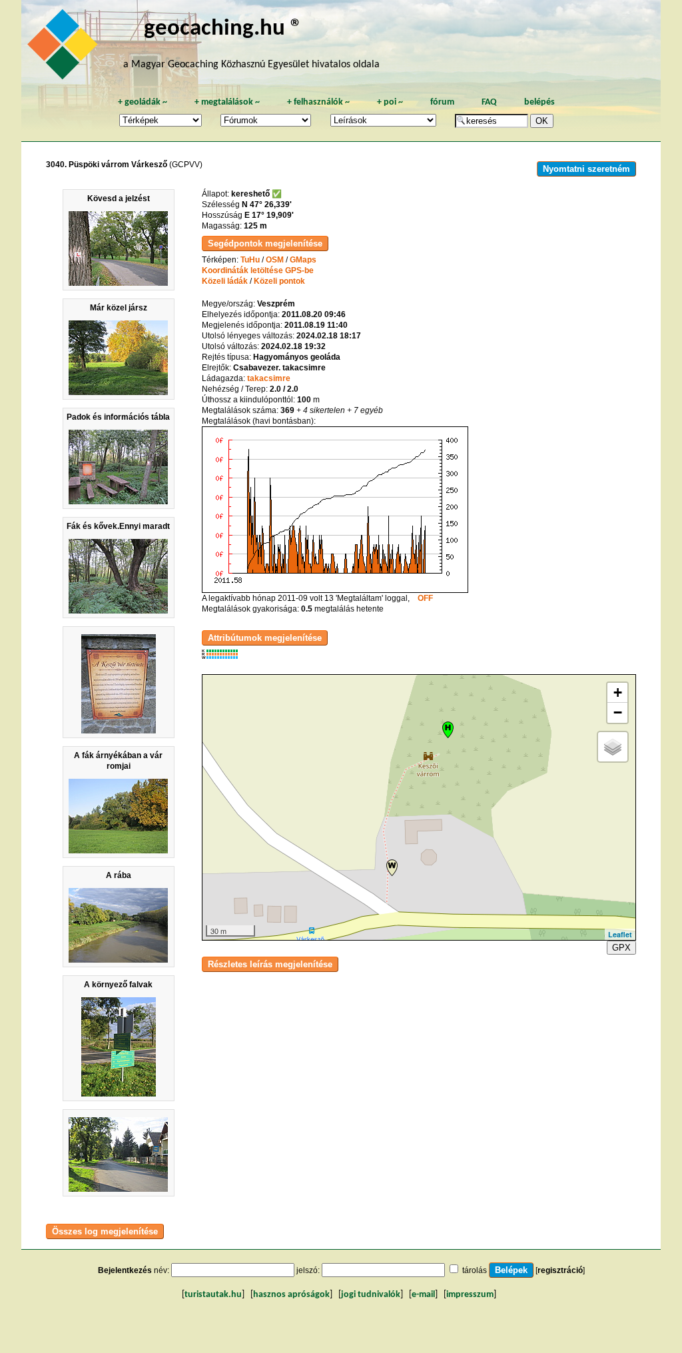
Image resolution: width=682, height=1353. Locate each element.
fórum (442, 102)
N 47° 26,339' (267, 204)
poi (390, 102)
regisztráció (560, 1270)
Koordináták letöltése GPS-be (258, 270)
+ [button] (617, 692)
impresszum (470, 1294)
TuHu (250, 259)
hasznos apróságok (291, 1294)
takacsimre (268, 378)
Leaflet (620, 934)
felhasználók (318, 102)
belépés (539, 102)
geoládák (143, 102)
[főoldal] (65, 48)
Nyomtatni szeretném (586, 169)
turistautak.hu (213, 1294)
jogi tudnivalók (370, 1294)
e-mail (423, 1294)
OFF (425, 598)
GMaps (303, 259)
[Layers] (612, 746)
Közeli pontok (279, 281)
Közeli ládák (225, 281)
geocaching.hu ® (223, 29)
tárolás (474, 1270)
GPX (621, 948)
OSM (275, 259)
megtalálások (227, 102)
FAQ (489, 102)
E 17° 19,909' (269, 215)
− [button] (617, 712)
